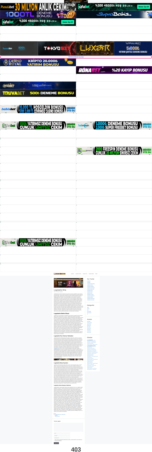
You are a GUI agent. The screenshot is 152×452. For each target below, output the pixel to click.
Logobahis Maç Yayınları (94, 353)
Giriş (55, 413)
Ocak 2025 (89, 329)
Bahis (88, 307)
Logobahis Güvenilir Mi (90, 295)
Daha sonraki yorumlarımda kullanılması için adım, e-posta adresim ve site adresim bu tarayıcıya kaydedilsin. (68, 440)
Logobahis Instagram (90, 286)
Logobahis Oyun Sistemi (89, 357)
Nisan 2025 (89, 325)
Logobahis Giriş (85, 273)
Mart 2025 (88, 326)
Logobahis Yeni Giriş (94, 365)
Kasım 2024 (89, 332)
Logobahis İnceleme (78, 273)
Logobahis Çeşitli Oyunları (89, 367)
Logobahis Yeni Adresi (90, 299)
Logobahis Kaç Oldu (90, 294)
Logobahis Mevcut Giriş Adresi (90, 355)
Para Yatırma (89, 312)
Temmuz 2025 (89, 322)
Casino (88, 308)
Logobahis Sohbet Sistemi (89, 363)
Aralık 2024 (89, 330)
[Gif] (76, 179)
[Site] (38, 101)
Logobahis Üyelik (90, 291)
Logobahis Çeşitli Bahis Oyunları (90, 366)
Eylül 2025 (88, 321)
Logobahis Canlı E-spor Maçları (90, 343)
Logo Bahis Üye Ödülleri (89, 369)
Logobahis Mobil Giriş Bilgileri (95, 356)
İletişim (96, 273)
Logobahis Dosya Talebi (94, 344)
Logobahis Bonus (90, 290)
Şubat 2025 (89, 328)
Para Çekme (89, 311)
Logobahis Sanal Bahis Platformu (90, 360)
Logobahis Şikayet (91, 273)
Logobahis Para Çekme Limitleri (90, 358)
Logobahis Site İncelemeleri (90, 362)
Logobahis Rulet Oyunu (95, 359)
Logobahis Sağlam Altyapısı (90, 361)
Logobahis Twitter (92, 364)
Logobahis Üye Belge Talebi (90, 368)
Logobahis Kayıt (89, 293)
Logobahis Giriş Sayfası (91, 283)
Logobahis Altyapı (89, 341)
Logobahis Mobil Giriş (89, 356)
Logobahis (72, 273)
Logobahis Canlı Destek (91, 287)
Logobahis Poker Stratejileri (90, 359)
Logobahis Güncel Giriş (90, 298)
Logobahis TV (88, 364)
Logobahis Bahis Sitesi (58, 414)
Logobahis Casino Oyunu (89, 344)
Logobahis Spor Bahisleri (95, 363)
